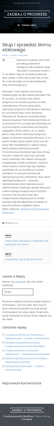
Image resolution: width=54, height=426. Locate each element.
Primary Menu (28, 25)
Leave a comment (19, 55)
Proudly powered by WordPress (18, 416)
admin (5, 55)
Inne (16, 223)
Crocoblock (27, 419)
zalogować (20, 281)
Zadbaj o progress (27, 14)
